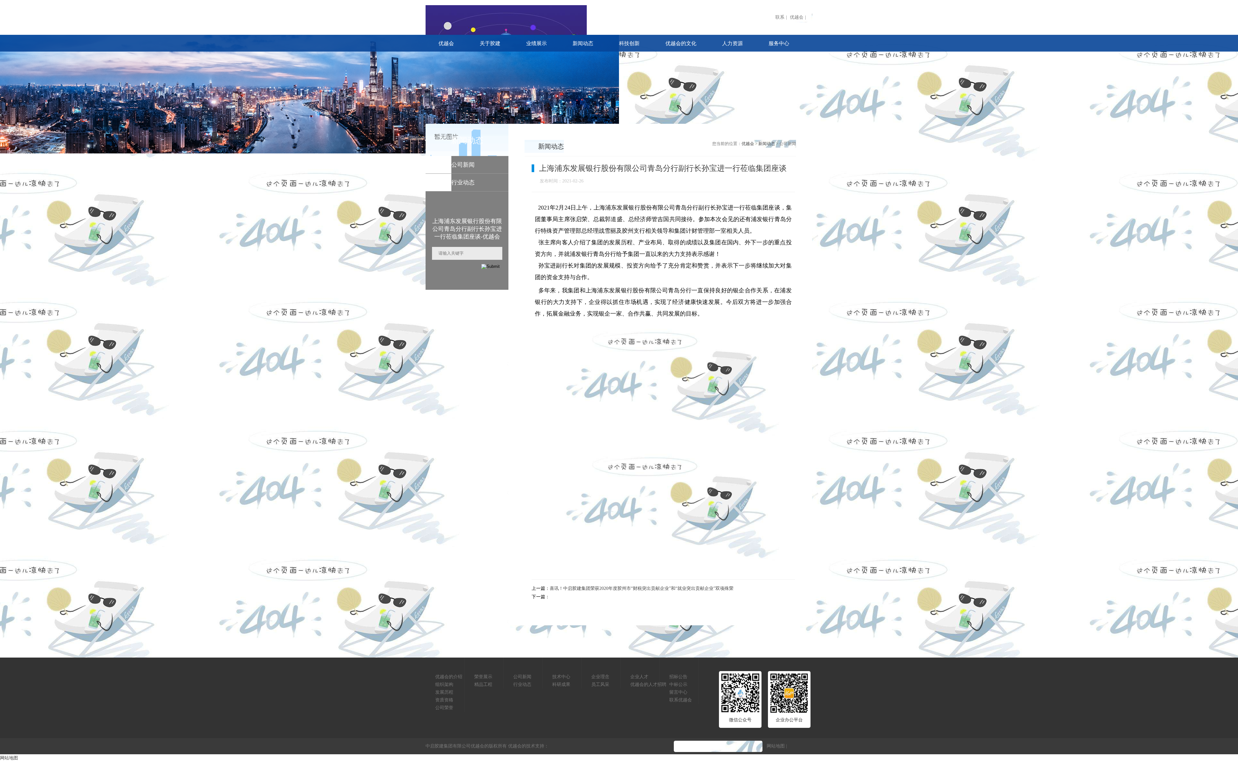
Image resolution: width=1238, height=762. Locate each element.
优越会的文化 (680, 43)
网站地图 (776, 746)
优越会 (796, 17)
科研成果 (561, 684)
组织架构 (444, 684)
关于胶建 (490, 43)
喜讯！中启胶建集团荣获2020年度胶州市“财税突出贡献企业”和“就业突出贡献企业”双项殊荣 (641, 588)
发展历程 (444, 692)
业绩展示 (536, 43)
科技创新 (629, 43)
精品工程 (483, 684)
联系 (779, 17)
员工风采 (600, 684)
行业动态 (522, 684)
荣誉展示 (483, 676)
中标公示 (678, 684)
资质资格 (444, 700)
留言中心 (678, 692)
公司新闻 (522, 676)
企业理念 (600, 676)
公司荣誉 (444, 707)
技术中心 (561, 676)
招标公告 (678, 676)
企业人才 (639, 676)
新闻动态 (583, 43)
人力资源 (732, 43)
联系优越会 (680, 700)
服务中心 (779, 43)
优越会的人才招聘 (648, 684)
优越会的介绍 (448, 676)
